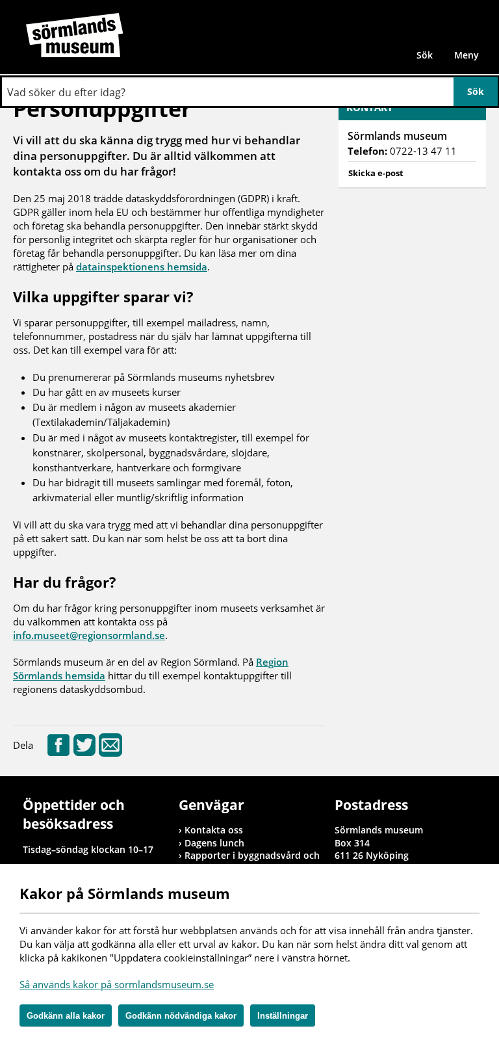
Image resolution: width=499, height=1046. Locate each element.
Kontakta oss (214, 830)
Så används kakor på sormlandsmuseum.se (116, 984)
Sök (424, 55)
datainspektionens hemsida (141, 266)
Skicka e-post (375, 173)
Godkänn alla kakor (66, 1016)
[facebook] (58, 752)
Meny (466, 55)
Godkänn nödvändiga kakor (181, 1016)
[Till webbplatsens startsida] (74, 35)
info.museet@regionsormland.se (89, 635)
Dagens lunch (214, 843)
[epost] (110, 752)
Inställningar (282, 1016)
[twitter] (84, 752)
